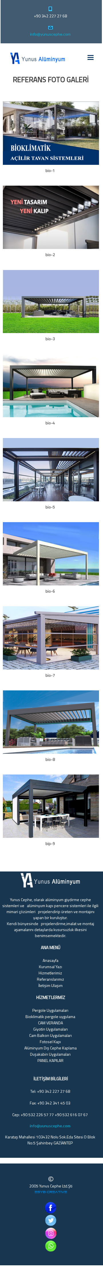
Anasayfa (50, 960)
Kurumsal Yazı (50, 967)
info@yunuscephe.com (50, 34)
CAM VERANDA (50, 1023)
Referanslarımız (50, 979)
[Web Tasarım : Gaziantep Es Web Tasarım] (50, 1193)
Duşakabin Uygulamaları (50, 1054)
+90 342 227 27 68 (50, 16)
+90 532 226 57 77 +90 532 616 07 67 (54, 1115)
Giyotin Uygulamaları (50, 1029)
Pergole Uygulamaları (50, 1010)
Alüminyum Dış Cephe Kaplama (50, 1048)
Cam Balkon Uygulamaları (50, 1035)
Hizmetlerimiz (50, 973)
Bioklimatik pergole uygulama (50, 1016)
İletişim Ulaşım (50, 985)
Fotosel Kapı (50, 1042)
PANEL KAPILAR (50, 1060)
